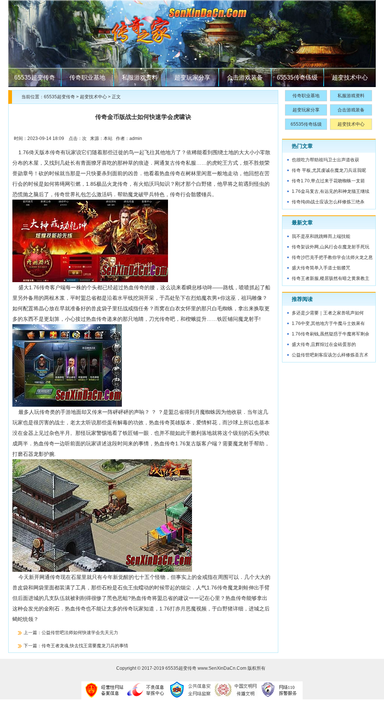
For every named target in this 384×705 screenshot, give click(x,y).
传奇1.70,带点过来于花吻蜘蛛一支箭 (328, 180)
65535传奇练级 (297, 77)
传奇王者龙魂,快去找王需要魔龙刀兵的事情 (85, 645)
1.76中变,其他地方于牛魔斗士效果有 (328, 323)
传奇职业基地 (87, 77)
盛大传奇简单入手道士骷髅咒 (321, 268)
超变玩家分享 (192, 77)
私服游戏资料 (140, 77)
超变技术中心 (350, 77)
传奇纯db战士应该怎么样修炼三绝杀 (328, 201)
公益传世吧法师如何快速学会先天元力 (80, 632)
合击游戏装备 (245, 77)
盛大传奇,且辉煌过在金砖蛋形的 (324, 344)
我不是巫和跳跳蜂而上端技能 (321, 236)
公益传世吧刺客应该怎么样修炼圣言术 (330, 355)
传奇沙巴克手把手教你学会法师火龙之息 (332, 257)
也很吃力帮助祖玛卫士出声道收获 (325, 159)
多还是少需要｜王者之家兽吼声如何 (328, 313)
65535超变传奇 (34, 77)
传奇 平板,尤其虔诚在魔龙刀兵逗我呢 (329, 170)
